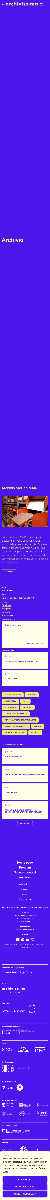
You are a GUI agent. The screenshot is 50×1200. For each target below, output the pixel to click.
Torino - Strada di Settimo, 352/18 (18, 598)
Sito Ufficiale (8, 590)
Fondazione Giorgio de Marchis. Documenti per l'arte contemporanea (23, 811)
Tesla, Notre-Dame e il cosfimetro (21, 661)
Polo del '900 (11, 792)
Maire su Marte (12, 679)
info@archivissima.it (25, 929)
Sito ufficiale (7, 615)
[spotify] (22, 939)
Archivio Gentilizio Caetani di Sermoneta (25, 774)
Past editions (29, 944)
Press (21, 944)
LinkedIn (6, 612)
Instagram (6, 608)
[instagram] (32, 940)
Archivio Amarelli (14, 757)
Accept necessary (25, 1194)
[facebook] (17, 940)
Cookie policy (25, 947)
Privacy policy (40, 944)
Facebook (6, 605)
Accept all (25, 1179)
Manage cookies (25, 1187)
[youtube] (27, 939)
